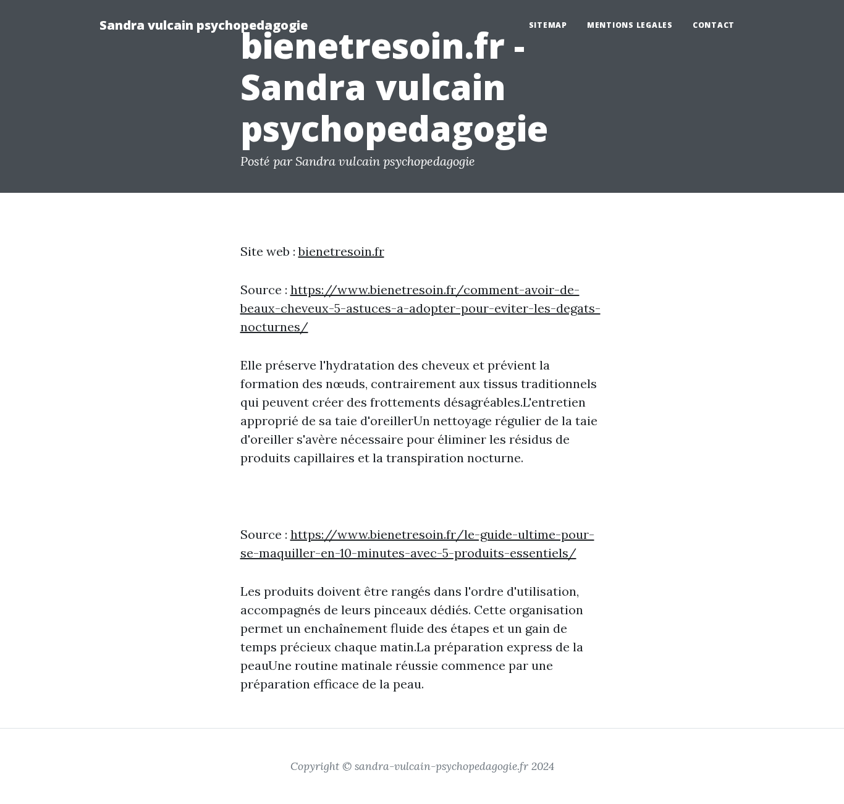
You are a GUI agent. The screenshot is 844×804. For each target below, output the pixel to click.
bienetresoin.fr (341, 251)
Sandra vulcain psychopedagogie (203, 25)
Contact (714, 25)
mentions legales (630, 25)
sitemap (548, 25)
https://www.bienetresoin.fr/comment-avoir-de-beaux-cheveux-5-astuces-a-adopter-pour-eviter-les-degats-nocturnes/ (420, 308)
